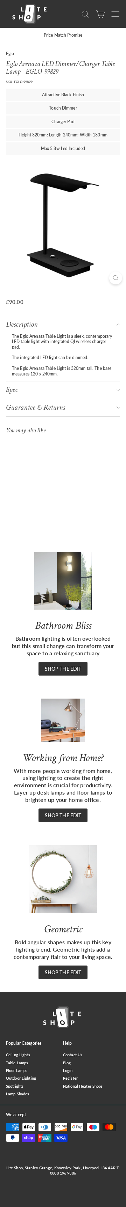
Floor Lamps (16, 1070)
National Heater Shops (83, 1086)
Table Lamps (17, 1062)
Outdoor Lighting (21, 1078)
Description (22, 324)
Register (70, 1078)
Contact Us (72, 1054)
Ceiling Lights (18, 1054)
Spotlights (14, 1086)
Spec (12, 390)
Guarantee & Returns (35, 407)
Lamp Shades (17, 1093)
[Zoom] (115, 277)
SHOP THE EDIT (63, 669)
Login (68, 1070)
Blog (67, 1062)
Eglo (10, 53)
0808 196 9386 (63, 1173)
